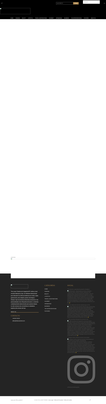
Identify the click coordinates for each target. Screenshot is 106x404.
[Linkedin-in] (6, 3)
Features (86, 18)
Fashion (18, 18)
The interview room (76, 18)
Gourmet (51, 18)
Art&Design (59, 18)
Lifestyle (30, 18)
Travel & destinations (41, 18)
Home (11, 18)
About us (93, 18)
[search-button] (84, 5)
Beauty (24, 18)
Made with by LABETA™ (17, 400)
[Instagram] (4, 3)
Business (66, 18)
